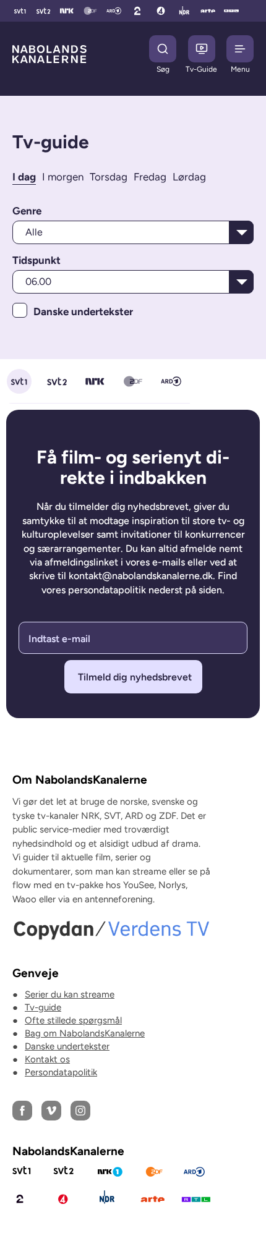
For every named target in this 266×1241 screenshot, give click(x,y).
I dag (24, 177)
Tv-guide (43, 1007)
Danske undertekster (67, 1046)
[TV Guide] (201, 48)
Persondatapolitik (61, 1072)
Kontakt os (47, 1059)
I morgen (63, 177)
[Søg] (162, 48)
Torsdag (108, 177)
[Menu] (240, 48)
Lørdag (189, 177)
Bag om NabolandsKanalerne (85, 1033)
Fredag (150, 177)
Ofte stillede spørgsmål (73, 1020)
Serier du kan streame (69, 994)
